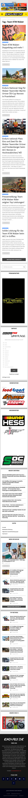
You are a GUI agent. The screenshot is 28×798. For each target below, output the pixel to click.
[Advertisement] (14, 445)
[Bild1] (20, 7)
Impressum (4, 533)
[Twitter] (7, 779)
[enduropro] (13, 404)
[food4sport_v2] (13, 392)
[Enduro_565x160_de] (7, 7)
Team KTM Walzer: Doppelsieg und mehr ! (12, 46)
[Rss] (23, 779)
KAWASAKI (7, 361)
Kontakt (4, 527)
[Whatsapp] (13, 783)
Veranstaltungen (5, 228)
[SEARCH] (24, 267)
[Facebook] (3, 779)
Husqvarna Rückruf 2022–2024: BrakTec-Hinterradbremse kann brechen (17, 590)
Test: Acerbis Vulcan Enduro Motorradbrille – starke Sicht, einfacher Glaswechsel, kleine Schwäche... (16, 599)
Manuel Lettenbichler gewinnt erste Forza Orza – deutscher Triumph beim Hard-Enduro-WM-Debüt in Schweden (17, 618)
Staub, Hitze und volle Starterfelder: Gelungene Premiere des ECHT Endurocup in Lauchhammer (17, 704)
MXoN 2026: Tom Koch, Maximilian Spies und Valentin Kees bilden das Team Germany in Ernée (17, 695)
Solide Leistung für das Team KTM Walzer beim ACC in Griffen (13, 233)
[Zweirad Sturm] (13, 399)
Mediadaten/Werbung (7, 529)
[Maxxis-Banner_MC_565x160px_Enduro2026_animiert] (20, 4)
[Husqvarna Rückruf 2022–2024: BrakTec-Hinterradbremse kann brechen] (5, 590)
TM (5, 348)
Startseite (4, 19)
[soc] (13, 465)
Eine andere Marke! (9, 367)
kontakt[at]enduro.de (16, 770)
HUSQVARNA (8, 346)
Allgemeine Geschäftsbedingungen (10, 531)
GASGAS (7, 351)
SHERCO (7, 353)
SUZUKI (6, 359)
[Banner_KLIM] (13, 322)
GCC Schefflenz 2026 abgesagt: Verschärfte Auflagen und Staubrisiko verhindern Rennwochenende (17, 572)
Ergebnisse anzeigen (14, 374)
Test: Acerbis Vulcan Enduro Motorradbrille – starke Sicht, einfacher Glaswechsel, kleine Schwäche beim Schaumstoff (16, 650)
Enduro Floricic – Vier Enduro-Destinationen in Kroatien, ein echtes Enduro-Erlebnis (16, 668)
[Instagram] (11, 779)
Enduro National (5, 42)
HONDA (6, 357)
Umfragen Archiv (6, 377)
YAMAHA (7, 355)
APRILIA (7, 363)
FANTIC (6, 365)
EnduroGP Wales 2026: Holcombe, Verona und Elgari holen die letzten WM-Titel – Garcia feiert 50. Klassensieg (17, 686)
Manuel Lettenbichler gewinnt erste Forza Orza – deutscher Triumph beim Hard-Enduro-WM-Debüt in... (17, 581)
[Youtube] (15, 779)
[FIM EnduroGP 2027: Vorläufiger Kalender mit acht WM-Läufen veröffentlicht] (5, 677)
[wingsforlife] (13, 434)
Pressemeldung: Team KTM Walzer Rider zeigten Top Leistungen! (13, 199)
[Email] (19, 779)
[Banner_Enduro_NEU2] (7, 4)
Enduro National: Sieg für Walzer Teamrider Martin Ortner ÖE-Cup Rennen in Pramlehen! (14, 92)
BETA (6, 344)
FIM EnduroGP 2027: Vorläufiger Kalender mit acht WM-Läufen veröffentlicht (17, 677)
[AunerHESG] (13, 425)
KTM (6, 342)
